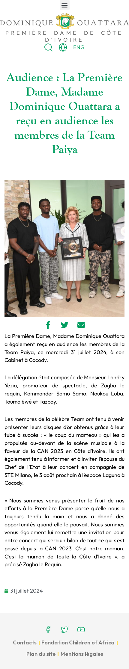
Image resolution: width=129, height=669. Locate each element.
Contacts (25, 642)
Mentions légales (82, 653)
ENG (79, 47)
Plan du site (41, 653)
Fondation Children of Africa (78, 642)
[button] (65, 5)
